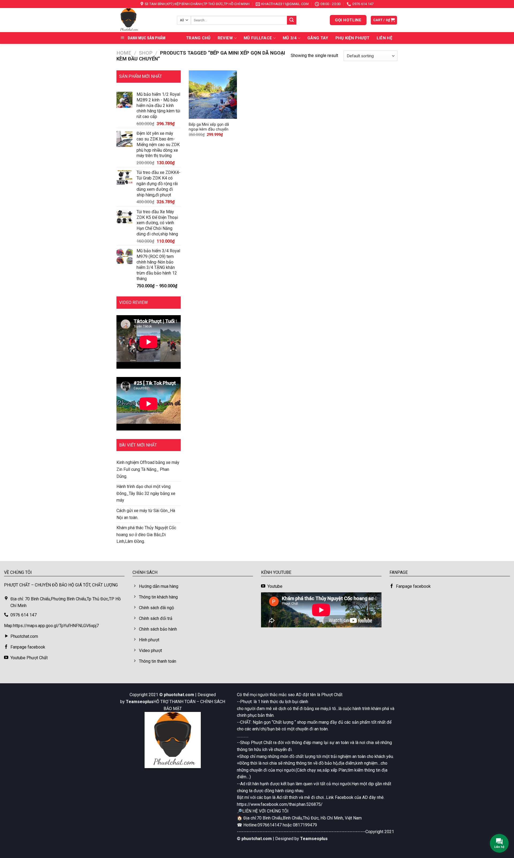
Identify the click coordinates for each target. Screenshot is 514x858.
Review (225, 38)
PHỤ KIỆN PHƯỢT (352, 38)
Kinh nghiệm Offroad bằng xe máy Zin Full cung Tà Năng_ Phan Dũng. (147, 469)
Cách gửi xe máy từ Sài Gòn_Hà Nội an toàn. (145, 514)
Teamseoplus (139, 701)
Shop (145, 53)
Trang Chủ (198, 38)
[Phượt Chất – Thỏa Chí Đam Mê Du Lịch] (142, 20)
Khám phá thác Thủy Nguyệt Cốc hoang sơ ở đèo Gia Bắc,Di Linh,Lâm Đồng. (146, 534)
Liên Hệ (384, 38)
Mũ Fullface (258, 38)
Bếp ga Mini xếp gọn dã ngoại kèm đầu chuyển (209, 127)
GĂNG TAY (317, 38)
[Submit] (291, 20)
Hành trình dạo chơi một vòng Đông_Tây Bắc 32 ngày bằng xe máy (145, 493)
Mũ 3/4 (290, 38)
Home (123, 53)
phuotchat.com (179, 694)
